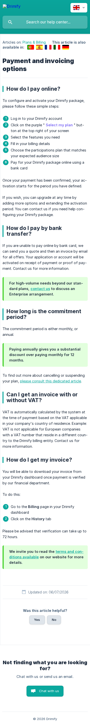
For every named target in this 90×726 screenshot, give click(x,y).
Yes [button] (37, 620)
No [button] (54, 620)
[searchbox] (45, 22)
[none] (11, 7)
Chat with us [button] (49, 691)
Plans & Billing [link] (34, 42)
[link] (30, 47)
